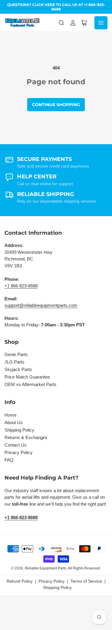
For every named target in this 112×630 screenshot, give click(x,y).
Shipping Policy (19, 429)
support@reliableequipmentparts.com (40, 305)
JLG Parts (14, 361)
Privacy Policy (18, 452)
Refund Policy (20, 581)
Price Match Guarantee (27, 376)
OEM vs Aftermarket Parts (30, 384)
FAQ (8, 459)
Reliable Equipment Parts (45, 568)
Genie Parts (16, 354)
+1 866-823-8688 (21, 285)
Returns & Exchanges (25, 437)
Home (10, 415)
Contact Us (15, 444)
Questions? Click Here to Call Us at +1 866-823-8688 (56, 6)
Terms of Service (86, 581)
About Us (13, 422)
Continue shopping (56, 104)
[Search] (61, 22)
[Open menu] (101, 22)
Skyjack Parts (18, 369)
